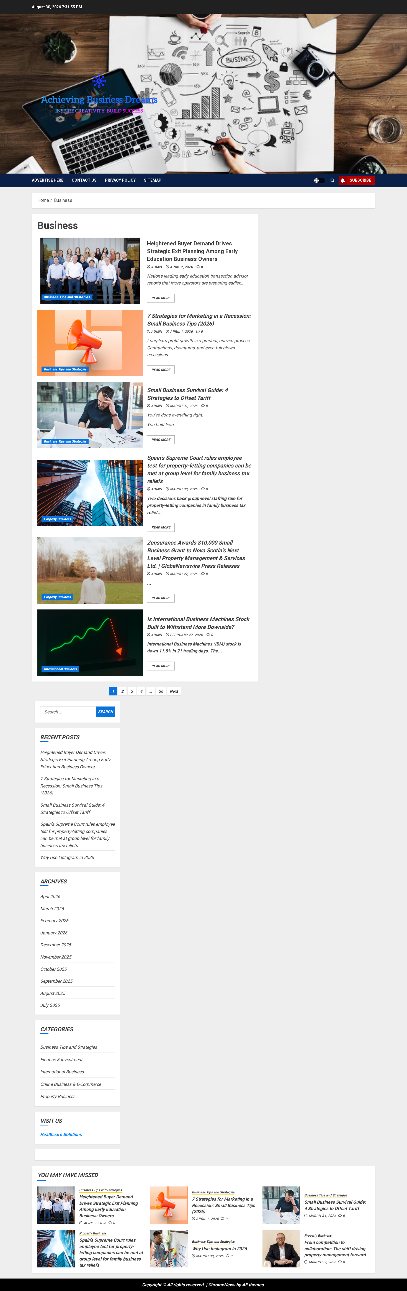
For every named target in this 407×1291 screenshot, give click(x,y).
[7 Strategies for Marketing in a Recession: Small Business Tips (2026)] (90, 343)
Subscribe (360, 180)
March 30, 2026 (183, 489)
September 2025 (56, 981)
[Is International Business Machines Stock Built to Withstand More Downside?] (90, 642)
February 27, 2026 (186, 635)
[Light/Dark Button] (319, 180)
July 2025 (50, 1005)
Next (174, 691)
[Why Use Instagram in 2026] (169, 1248)
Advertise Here (47, 180)
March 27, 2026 (183, 574)
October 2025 (53, 969)
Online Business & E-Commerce (70, 1084)
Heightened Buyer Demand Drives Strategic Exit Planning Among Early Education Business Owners (192, 251)
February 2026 (54, 920)
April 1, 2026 (181, 332)
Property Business (57, 519)
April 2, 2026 (181, 267)
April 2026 (50, 896)
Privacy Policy (120, 180)
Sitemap (152, 180)
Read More (160, 298)
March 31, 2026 (183, 406)
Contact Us (84, 180)
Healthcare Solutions (61, 1134)
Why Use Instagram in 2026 (67, 857)
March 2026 (52, 908)
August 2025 (52, 993)
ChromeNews (221, 1284)
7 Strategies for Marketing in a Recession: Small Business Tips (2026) (71, 786)
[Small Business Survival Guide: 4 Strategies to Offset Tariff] (90, 415)
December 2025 (55, 944)
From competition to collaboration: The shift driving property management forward (335, 1248)
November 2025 (55, 957)
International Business (60, 669)
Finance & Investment (61, 1059)
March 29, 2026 (322, 1262)
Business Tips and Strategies (67, 297)
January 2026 (53, 933)
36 (161, 691)
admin (156, 267)
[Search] (332, 180)
